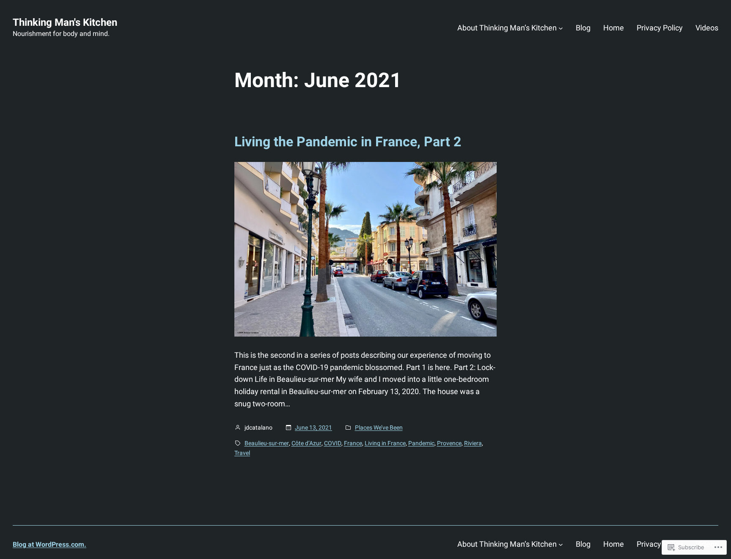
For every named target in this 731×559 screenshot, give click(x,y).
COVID (332, 443)
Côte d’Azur (306, 443)
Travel (242, 452)
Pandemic (421, 443)
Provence (449, 443)
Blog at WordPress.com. (49, 544)
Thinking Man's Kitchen (65, 22)
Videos (706, 27)
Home (613, 27)
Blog (583, 27)
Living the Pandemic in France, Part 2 (347, 141)
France (353, 443)
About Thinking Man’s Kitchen (507, 27)
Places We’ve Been (379, 427)
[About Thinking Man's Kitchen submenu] (560, 28)
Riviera (473, 443)
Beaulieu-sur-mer (267, 443)
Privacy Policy (660, 27)
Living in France (385, 443)
